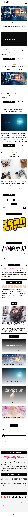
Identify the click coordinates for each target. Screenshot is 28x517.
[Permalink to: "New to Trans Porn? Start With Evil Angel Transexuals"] (14, 39)
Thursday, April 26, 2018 (16, 156)
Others (14, 24)
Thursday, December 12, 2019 (16, 69)
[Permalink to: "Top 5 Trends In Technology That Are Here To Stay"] (14, 78)
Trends (14, 11)
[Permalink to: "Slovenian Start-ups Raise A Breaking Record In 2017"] (14, 168)
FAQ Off (5, 2)
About (3, 429)
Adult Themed (5, 431)
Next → (19, 200)
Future (3, 436)
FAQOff (14, 15)
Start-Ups (14, 107)
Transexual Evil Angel (20, 49)
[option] (14, 13)
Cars (3, 434)
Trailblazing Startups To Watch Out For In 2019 (14, 109)
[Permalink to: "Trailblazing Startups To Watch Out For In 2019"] (14, 122)
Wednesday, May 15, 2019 (17, 111)
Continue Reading (9, 58)
